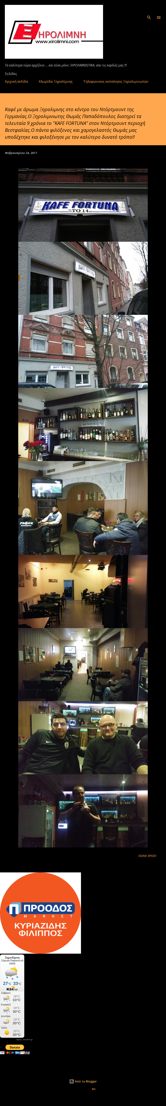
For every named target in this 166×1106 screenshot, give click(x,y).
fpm (94, 1089)
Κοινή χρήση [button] (147, 856)
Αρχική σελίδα (16, 81)
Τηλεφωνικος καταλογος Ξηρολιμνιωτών (115, 81)
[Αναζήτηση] (149, 7)
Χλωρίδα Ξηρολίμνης (56, 81)
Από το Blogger (85, 1081)
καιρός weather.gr (24, 1040)
